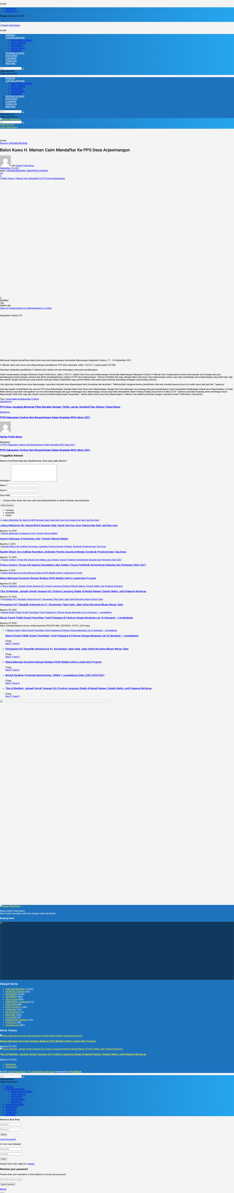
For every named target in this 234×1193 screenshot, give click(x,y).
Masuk (31, 1164)
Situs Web (5, 495)
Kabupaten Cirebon (30, 399)
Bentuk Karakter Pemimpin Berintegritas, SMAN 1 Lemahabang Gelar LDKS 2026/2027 (55, 675)
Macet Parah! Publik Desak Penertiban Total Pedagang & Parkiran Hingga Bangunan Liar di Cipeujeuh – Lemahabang (66, 617)
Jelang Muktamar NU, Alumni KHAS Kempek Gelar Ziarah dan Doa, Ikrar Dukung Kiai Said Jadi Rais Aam (59, 525)
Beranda (4, 143)
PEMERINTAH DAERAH (16, 1020)
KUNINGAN (16, 50)
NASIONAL (10, 63)
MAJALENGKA (18, 48)
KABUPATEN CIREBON (21, 40)
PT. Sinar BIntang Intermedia (41, 1071)
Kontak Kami (11, 11)
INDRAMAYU (17, 45)
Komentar (5, 480)
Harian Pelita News (25, 165)
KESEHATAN (11, 56)
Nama (3, 485)
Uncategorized (12, 1025)
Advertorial (10, 8)
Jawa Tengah (11, 999)
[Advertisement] (117, 338)
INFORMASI (11, 997)
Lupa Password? (8, 1139)
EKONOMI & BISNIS (14, 53)
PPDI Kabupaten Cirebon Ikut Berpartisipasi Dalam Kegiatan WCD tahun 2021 (45, 450)
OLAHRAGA (10, 58)
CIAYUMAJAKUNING (15, 38)
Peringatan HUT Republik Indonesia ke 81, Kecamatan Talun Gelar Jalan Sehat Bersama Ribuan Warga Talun (61, 604)
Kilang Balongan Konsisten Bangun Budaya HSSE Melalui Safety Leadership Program (48, 578)
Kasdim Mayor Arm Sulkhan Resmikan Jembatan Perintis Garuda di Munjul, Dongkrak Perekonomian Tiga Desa (63, 551)
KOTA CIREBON (18, 43)
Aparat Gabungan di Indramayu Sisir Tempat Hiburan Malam (34, 538)
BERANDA (10, 35)
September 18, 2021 (9, 168)
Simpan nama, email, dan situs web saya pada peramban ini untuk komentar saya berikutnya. (46, 500)
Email (3, 490)
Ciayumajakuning (13, 399)
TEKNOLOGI (11, 61)
